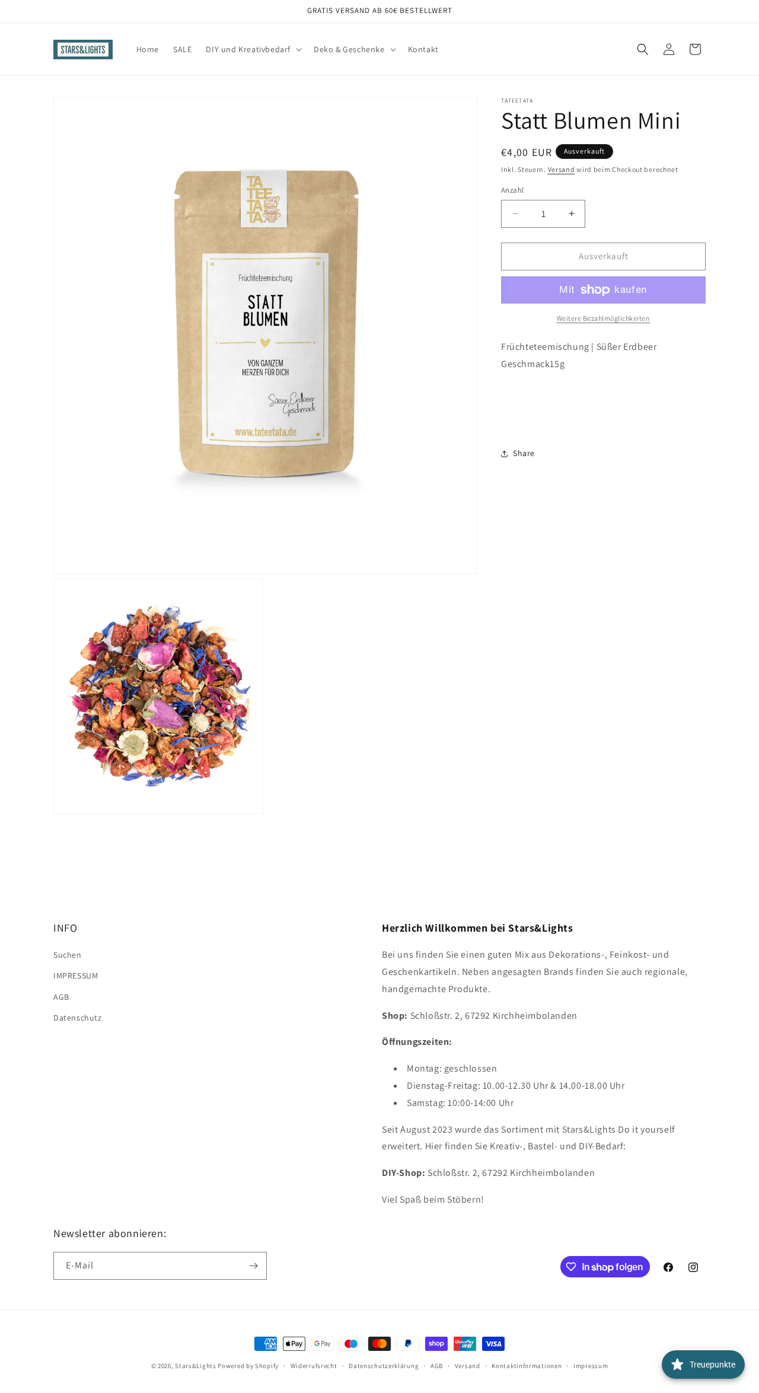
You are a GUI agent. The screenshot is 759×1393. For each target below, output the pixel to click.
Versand (561, 169)
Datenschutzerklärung (384, 1366)
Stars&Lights (195, 1366)
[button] (253, 49)
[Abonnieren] (253, 1266)
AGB (61, 997)
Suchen (67, 954)
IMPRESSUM (75, 975)
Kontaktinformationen (527, 1366)
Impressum (590, 1366)
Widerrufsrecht (314, 1366)
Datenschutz (77, 1017)
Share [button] (524, 453)
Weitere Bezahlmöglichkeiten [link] (603, 318)
